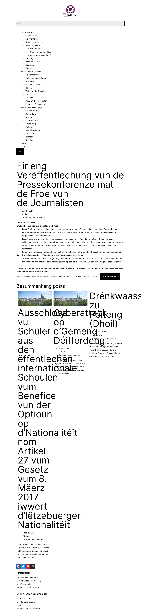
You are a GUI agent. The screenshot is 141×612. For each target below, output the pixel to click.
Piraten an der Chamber (31, 71)
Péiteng (28, 127)
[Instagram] (32, 566)
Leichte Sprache (32, 35)
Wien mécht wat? (33, 62)
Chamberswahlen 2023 (40, 52)
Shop (23, 146)
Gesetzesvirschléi (33, 84)
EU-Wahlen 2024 (38, 49)
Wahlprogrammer (33, 45)
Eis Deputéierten (33, 75)
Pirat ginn (25, 143)
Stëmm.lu (29, 97)
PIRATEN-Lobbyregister (36, 101)
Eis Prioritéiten (32, 39)
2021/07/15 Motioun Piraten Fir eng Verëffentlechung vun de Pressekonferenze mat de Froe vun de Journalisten (57, 276)
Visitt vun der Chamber (35, 91)
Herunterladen (109, 276)
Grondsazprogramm (34, 42)
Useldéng (29, 140)
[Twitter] (23, 566)
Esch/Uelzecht (32, 120)
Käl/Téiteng (30, 124)
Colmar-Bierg (31, 111)
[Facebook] (18, 566)
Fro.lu (28, 94)
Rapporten (30, 65)
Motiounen (30, 81)
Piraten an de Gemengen (32, 107)
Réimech (29, 137)
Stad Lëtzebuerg (32, 130)
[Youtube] (27, 566)
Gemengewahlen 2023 (40, 55)
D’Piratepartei (27, 32)
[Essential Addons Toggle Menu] (20, 151)
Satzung (29, 58)
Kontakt (28, 68)
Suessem (29, 133)
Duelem (28, 117)
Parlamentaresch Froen (35, 78)
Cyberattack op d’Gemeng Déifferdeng (80, 326)
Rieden (28, 88)
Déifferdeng (30, 114)
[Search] (124, 23)
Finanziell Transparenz (35, 104)
